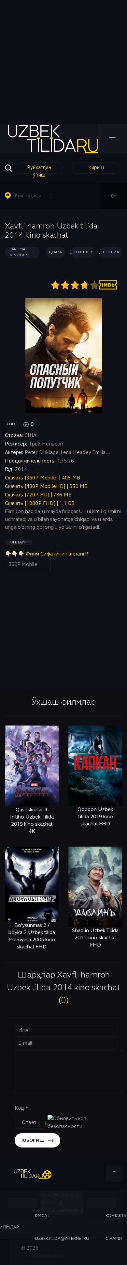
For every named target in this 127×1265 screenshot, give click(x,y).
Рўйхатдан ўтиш (39, 169)
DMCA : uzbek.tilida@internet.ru (62, 1227)
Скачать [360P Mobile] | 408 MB (42, 478)
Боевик (111, 252)
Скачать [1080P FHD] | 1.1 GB (40, 503)
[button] (31, 196)
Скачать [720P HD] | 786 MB (38, 495)
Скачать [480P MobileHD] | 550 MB (46, 486)
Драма (55, 252)
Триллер (83, 252)
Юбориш (33, 1140)
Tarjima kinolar (18, 252)
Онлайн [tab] (19, 542)
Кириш (96, 167)
